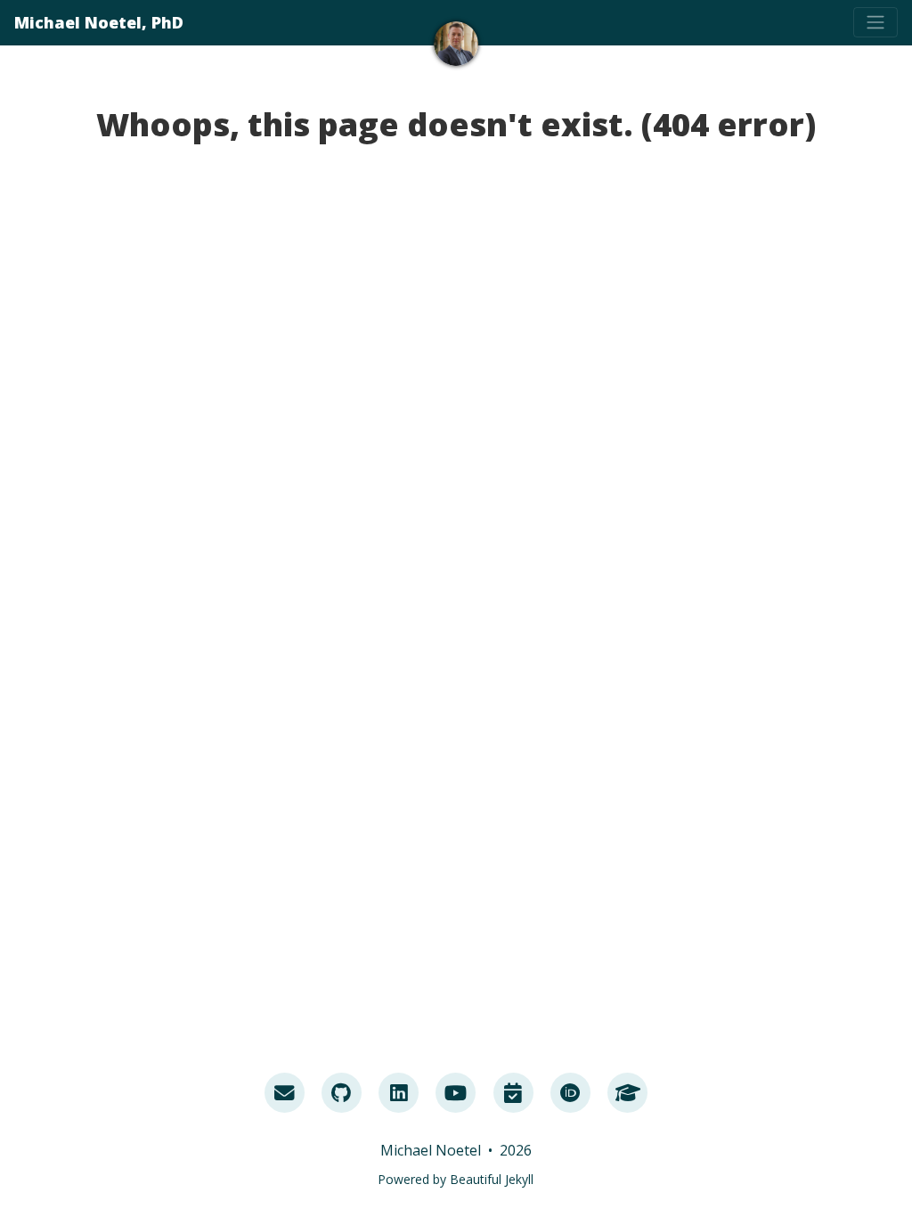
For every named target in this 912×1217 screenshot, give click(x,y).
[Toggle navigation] (875, 22)
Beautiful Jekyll (491, 1179)
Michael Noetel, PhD (98, 22)
